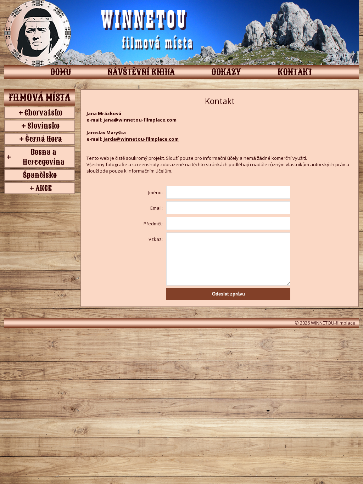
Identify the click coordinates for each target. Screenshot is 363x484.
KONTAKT (295, 72)
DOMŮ (60, 72)
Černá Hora (43, 139)
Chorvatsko (43, 113)
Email (156, 208)
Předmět (153, 223)
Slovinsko (43, 126)
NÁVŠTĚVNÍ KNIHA (141, 72)
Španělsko (40, 175)
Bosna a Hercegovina (44, 157)
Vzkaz (155, 239)
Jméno (155, 192)
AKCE (43, 188)
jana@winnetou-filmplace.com (140, 120)
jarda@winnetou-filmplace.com (141, 139)
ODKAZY (226, 72)
